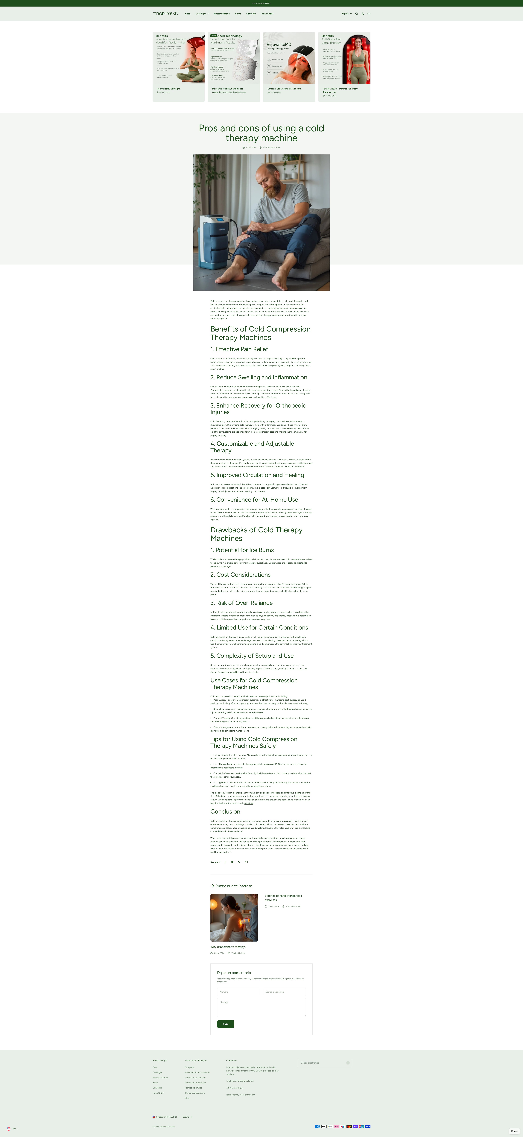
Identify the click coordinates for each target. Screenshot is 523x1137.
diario (238, 14)
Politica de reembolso (195, 1082)
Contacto (251, 14)
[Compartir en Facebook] (225, 862)
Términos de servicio (195, 1093)
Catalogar (201, 14)
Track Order (267, 14)
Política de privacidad (195, 1077)
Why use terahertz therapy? (228, 947)
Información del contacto (197, 1072)
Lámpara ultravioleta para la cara (284, 88)
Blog (187, 1098)
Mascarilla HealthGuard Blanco (227, 88)
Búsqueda (189, 1067)
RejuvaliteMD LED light (168, 88)
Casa (187, 14)
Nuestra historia (222, 14)
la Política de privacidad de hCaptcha (276, 979)
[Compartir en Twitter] (232, 862)
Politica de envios (193, 1087)
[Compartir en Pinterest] (239, 862)
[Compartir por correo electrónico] (246, 862)
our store (248, 803)
